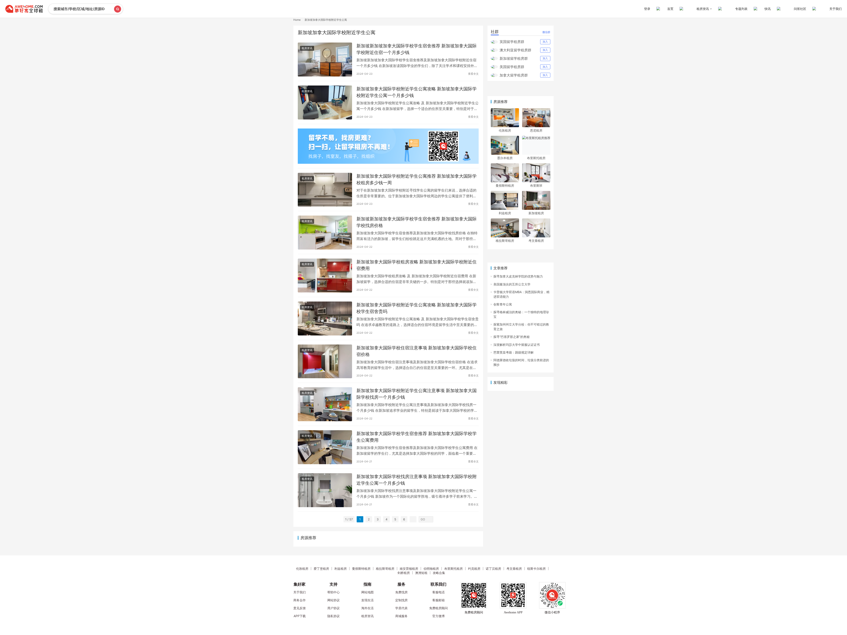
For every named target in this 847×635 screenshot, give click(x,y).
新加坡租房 (536, 213)
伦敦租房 (505, 130)
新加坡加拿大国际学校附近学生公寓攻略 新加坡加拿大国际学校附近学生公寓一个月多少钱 (416, 92)
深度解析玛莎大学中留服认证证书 (516, 344)
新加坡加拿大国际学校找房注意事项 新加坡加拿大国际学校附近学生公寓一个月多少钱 (416, 480)
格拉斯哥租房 (505, 240)
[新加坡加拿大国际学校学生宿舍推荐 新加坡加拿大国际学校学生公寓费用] (325, 447)
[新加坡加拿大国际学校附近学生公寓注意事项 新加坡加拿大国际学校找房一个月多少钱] (325, 404)
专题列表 (741, 9)
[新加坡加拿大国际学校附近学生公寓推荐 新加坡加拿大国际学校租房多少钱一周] (325, 190)
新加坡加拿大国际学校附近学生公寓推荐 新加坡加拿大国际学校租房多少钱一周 (416, 179)
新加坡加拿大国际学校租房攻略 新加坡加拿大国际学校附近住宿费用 (416, 265)
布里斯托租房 (536, 158)
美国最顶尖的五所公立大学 (511, 284)
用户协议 (333, 608)
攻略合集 (439, 573)
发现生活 (367, 600)
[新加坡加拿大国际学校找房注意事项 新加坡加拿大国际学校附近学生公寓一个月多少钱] (325, 490)
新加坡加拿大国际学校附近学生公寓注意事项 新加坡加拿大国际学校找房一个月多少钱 (416, 394)
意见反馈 (299, 608)
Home (297, 19)
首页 (670, 9)
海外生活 (367, 608)
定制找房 (401, 600)
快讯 (768, 9)
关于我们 (835, 9)
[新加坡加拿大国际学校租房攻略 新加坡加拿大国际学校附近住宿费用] (325, 275)
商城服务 (401, 616)
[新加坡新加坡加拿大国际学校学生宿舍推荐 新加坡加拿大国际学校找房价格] (325, 233)
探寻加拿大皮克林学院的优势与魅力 (518, 276)
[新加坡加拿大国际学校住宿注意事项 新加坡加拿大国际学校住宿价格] (325, 361)
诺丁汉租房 (493, 568)
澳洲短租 (421, 573)
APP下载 (300, 616)
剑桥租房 (403, 573)
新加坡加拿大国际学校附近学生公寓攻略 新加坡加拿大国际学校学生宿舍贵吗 (416, 308)
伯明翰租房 (431, 568)
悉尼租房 (536, 130)
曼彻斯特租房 (505, 185)
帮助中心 (333, 592)
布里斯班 (536, 185)
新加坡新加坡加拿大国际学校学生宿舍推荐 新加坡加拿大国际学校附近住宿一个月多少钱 (416, 49)
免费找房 (401, 592)
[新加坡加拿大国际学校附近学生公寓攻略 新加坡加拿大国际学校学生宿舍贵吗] (325, 318)
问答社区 (800, 9)
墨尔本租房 (505, 158)
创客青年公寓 (502, 304)
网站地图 (367, 592)
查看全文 (473, 73)
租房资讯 (307, 48)
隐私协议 (333, 616)
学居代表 (401, 608)
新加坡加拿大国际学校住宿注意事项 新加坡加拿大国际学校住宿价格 (416, 351)
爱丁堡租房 (321, 568)
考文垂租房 (536, 240)
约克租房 (474, 568)
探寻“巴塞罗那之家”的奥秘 (511, 337)
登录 (647, 9)
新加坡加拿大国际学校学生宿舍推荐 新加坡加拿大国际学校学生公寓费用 (416, 437)
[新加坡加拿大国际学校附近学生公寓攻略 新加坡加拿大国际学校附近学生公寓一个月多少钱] (325, 102)
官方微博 (438, 616)
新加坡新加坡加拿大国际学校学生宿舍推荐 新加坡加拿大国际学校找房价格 (416, 222)
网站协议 (333, 600)
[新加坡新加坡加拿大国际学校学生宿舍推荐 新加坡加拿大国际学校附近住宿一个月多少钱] (325, 59)
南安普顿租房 (409, 568)
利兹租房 (505, 213)
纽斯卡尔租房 (536, 568)
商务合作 (299, 600)
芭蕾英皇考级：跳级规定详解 (513, 352)
